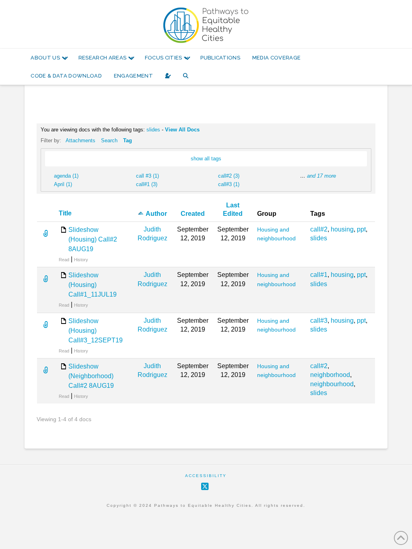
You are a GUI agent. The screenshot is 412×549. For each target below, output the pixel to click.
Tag (127, 140)
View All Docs (182, 130)
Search (109, 140)
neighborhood (330, 374)
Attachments (80, 140)
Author (156, 213)
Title (65, 213)
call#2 (319, 229)
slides (153, 130)
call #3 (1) (147, 176)
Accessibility (206, 475)
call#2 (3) (228, 176)
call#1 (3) (146, 184)
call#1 (319, 274)
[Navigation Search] (185, 76)
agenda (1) (66, 176)
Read (64, 259)
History (81, 259)
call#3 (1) (228, 184)
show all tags (206, 159)
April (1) (63, 184)
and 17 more (321, 176)
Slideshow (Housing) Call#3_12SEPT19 (95, 331)
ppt (361, 229)
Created (193, 213)
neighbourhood (332, 384)
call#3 (319, 320)
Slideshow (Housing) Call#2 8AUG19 (92, 239)
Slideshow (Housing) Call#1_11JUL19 (92, 285)
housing (342, 229)
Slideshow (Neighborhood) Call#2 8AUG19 (91, 376)
